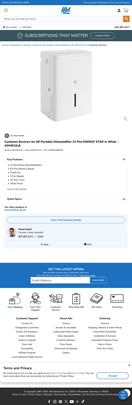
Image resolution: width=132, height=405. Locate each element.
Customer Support (27, 318)
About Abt (66, 318)
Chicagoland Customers (27, 327)
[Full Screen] (125, 119)
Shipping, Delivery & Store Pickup (105, 327)
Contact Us (27, 323)
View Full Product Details (66, 220)
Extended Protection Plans (105, 340)
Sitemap (47, 394)
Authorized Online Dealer (66, 331)
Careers (66, 352)
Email (40, 236)
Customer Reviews (66, 340)
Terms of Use (18, 394)
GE (24, 210)
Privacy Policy (34, 394)
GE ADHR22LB (78, 45)
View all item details (16, 189)
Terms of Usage (58, 373)
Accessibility (27, 348)
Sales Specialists (66, 335)
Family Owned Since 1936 (15, 2)
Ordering (104, 318)
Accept (112, 376)
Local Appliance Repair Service (27, 356)
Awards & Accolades (66, 327)
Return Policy (105, 344)
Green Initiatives (27, 335)
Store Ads (27, 344)
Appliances (15, 45)
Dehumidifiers (62, 45)
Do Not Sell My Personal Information (101, 394)
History (66, 323)
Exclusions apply (87, 275)
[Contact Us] (12, 236)
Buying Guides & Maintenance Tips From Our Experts (107, 2)
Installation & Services (105, 335)
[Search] (126, 19)
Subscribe (98, 280)
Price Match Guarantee (105, 331)
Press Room (66, 344)
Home (5, 45)
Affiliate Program (27, 352)
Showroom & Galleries (66, 348)
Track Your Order (104, 348)
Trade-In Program (27, 340)
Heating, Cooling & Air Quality (38, 45)
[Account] (119, 10)
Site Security (60, 394)
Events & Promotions (27, 331)
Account (105, 323)
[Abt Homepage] (66, 10)
